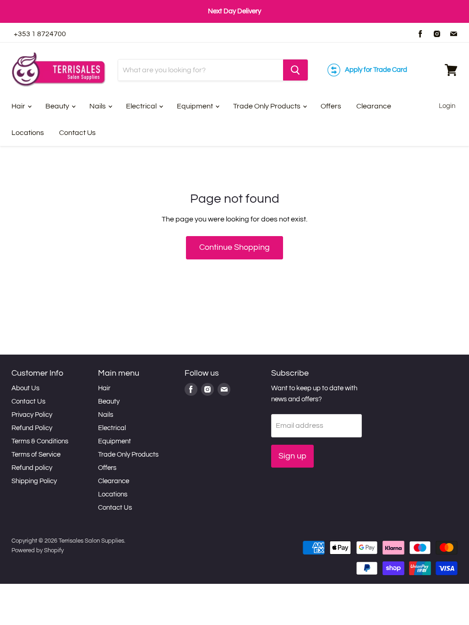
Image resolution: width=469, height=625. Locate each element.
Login (447, 105)
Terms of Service (35, 454)
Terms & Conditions (39, 441)
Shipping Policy (34, 481)
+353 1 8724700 (40, 34)
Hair (19, 106)
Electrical (142, 106)
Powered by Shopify (37, 550)
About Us (25, 388)
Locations (27, 132)
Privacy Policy (31, 414)
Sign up (292, 456)
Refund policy (31, 467)
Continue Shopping (234, 247)
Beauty (58, 106)
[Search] (295, 70)
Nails (98, 106)
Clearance (373, 106)
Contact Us (77, 132)
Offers (331, 106)
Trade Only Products (267, 106)
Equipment (195, 106)
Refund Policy (31, 428)
